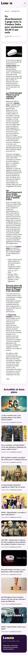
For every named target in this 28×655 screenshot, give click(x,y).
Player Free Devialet (11, 315)
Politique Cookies (6, 645)
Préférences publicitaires (8, 649)
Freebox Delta (11, 66)
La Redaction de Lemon (16, 422)
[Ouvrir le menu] (25, 3)
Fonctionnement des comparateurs (10, 647)
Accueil (7, 11)
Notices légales (14, 645)
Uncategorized (15, 11)
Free (8, 379)
